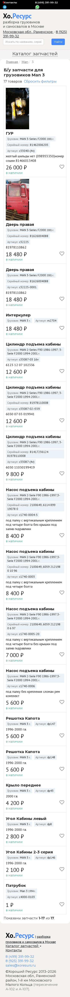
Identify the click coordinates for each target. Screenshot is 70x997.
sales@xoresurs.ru (21, 965)
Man (25, 62)
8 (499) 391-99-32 (46, 2)
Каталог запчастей (22, 946)
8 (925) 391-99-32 (20, 961)
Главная (12, 62)
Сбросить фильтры (40, 81)
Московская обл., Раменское (28, 32)
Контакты (10, 2)
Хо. (17, 15)
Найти (58, 42)
